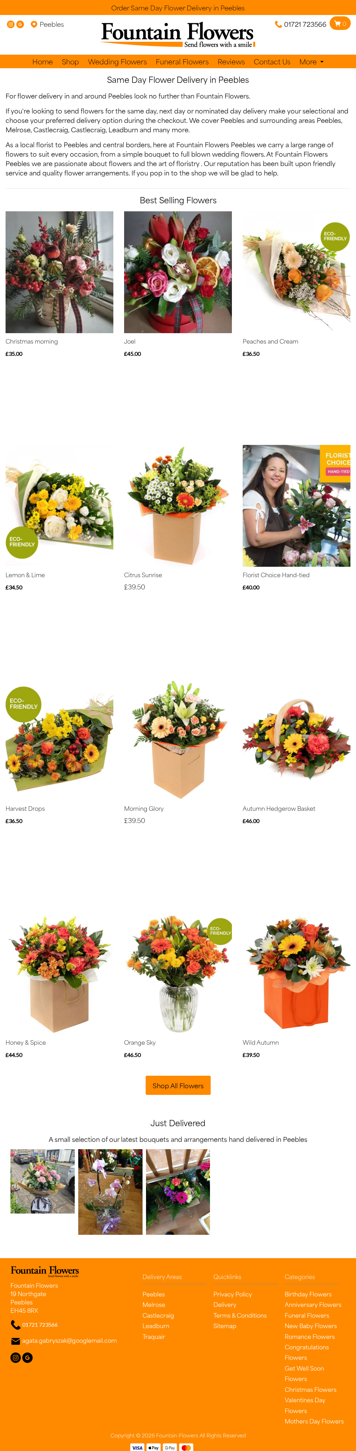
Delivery (224, 1304)
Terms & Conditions (240, 1314)
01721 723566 (305, 24)
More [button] (308, 61)
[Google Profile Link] (20, 24)
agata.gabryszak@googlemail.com (69, 1339)
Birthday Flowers (308, 1293)
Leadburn (123, 129)
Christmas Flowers (311, 1389)
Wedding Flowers (117, 61)
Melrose (18, 129)
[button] (178, 1278)
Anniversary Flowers (313, 1304)
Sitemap (224, 1325)
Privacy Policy (232, 1293)
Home (42, 61)
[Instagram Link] (11, 24)
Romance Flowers (310, 1336)
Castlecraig (50, 129)
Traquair (154, 1336)
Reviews (231, 61)
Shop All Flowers (178, 1085)
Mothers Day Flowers (314, 1420)
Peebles (329, 120)
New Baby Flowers (311, 1325)
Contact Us (272, 61)
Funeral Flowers (182, 61)
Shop (70, 61)
